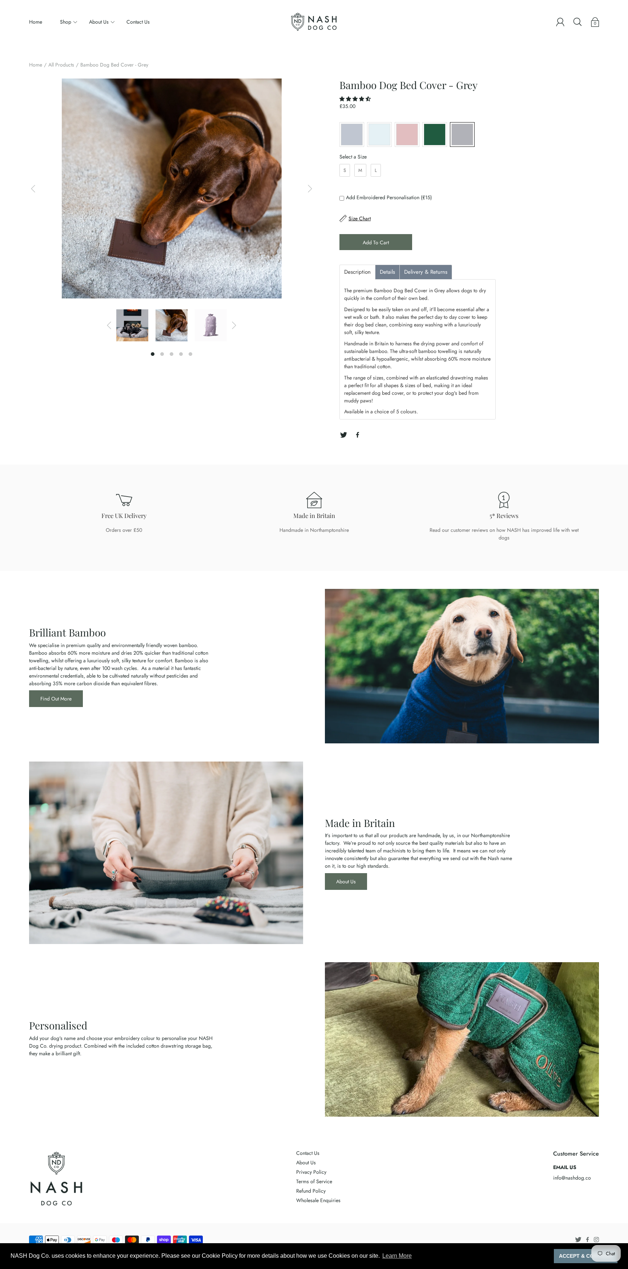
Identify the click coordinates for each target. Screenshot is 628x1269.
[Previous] (33, 188)
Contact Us (138, 21)
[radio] (351, 134)
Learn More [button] (397, 1256)
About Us (99, 21)
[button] (355, 99)
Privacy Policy (311, 1172)
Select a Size (353, 156)
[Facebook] (357, 435)
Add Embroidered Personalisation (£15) (389, 197)
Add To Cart (376, 242)
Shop (65, 21)
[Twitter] (343, 435)
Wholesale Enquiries (318, 1200)
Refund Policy (311, 1190)
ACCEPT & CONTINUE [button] (586, 1256)
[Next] (310, 188)
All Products (61, 64)
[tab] (357, 272)
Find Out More (56, 698)
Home (35, 21)
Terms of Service (314, 1181)
